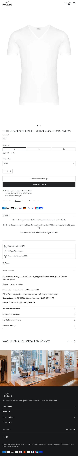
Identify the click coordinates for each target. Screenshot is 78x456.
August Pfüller (20, 444)
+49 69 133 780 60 (21, 298)
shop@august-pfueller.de (26, 302)
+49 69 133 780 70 (47, 298)
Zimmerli (6, 135)
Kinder (20, 284)
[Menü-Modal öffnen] (74, 3)
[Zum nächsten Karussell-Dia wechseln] (73, 341)
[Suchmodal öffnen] (66, 3)
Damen (5, 284)
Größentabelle (10, 153)
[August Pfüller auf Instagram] (7, 437)
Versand (18, 201)
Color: (7, 159)
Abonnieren (70, 429)
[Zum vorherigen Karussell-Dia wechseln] (69, 341)
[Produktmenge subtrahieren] (4, 171)
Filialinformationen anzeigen (13, 195)
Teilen (7, 263)
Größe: (6, 145)
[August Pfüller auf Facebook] (4, 437)
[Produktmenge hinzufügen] (10, 171)
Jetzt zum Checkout (39, 185)
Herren (12, 284)
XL (64, 149)
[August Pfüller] (7, 3)
